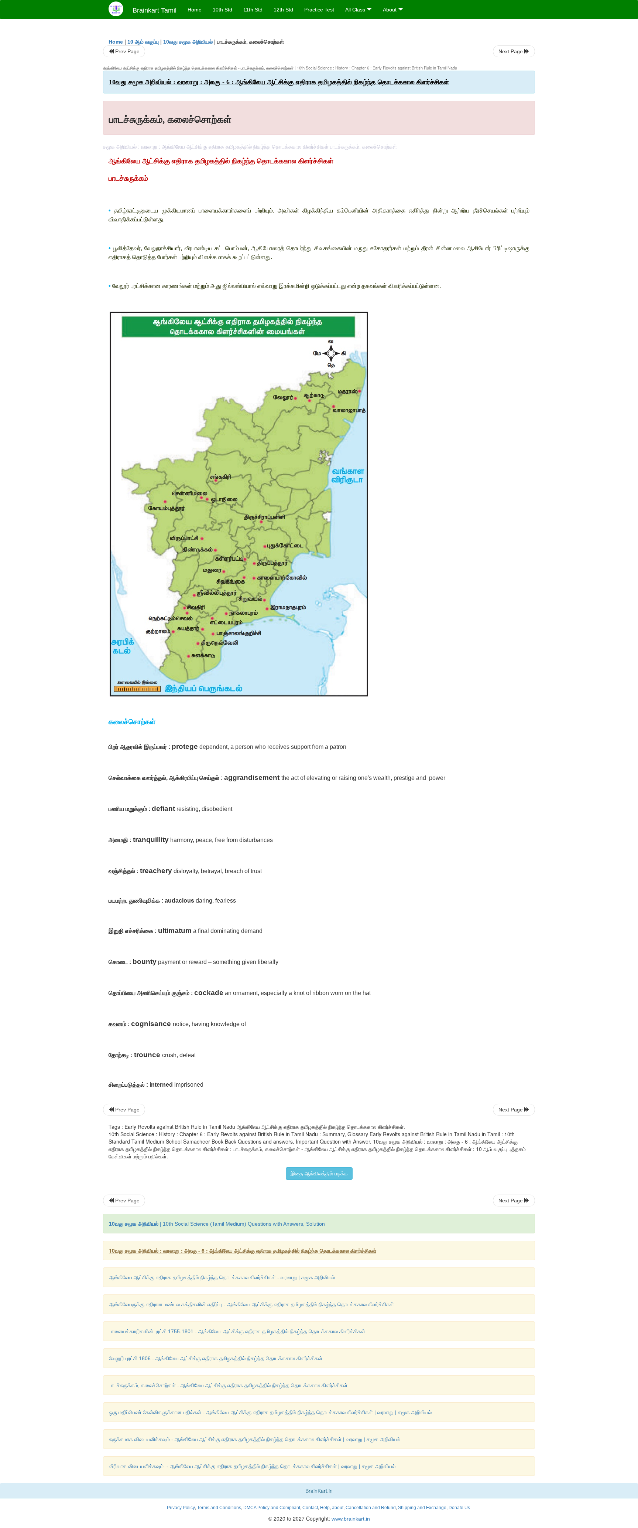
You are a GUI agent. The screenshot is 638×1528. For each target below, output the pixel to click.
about (337, 1507)
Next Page (511, 51)
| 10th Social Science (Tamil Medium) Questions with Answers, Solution (217, 1224)
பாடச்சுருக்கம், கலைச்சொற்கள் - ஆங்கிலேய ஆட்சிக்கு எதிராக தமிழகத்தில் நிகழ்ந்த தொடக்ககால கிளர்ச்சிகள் (228, 1385)
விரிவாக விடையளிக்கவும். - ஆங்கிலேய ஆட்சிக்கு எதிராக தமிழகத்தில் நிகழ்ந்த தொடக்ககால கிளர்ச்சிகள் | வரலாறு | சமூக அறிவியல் (252, 1466)
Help (325, 1507)
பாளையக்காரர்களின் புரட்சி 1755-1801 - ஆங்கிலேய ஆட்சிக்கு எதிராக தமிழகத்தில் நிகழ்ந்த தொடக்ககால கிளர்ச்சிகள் (237, 1331)
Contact (310, 1507)
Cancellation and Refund (371, 1507)
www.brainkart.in (350, 1519)
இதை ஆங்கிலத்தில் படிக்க (319, 1173)
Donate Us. (460, 1507)
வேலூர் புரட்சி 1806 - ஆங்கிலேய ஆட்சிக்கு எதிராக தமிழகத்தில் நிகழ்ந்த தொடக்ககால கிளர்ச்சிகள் (215, 1358)
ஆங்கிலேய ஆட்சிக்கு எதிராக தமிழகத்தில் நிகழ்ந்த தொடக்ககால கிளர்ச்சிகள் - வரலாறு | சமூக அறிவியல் (222, 1277)
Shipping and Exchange (422, 1507)
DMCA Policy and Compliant (271, 1507)
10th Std (222, 10)
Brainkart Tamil (154, 10)
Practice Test (319, 10)
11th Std (253, 10)
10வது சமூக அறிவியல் (188, 42)
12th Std (283, 10)
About (390, 10)
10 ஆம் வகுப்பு (143, 42)
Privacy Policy (181, 1507)
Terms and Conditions (219, 1507)
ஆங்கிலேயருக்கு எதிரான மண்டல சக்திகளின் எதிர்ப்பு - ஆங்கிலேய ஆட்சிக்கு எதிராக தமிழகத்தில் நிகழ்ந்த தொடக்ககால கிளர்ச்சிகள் (251, 1304)
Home (195, 10)
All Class (356, 10)
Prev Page (127, 51)
